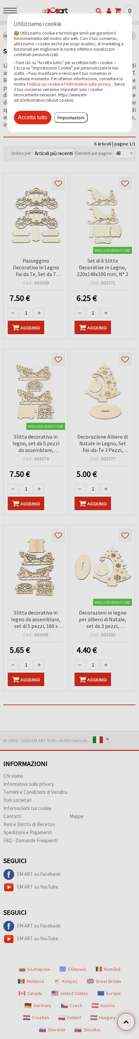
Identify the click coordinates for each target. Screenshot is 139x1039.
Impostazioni (70, 117)
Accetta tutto (32, 117)
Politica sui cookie (43, 84)
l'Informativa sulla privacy (87, 84)
